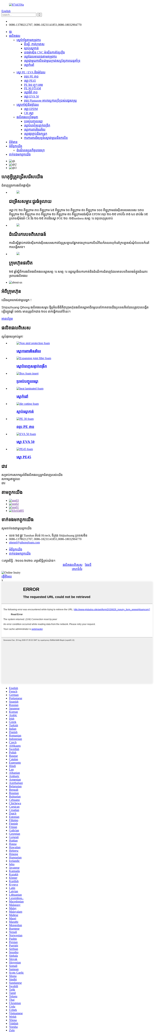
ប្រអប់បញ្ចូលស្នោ (33, 121)
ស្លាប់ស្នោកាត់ (31, 48)
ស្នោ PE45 (30, 80)
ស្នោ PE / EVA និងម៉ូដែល (31, 72)
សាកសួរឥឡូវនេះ (11, 479)
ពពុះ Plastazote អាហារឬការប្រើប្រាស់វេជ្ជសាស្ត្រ (50, 100)
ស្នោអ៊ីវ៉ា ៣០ (31, 92)
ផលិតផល (14, 35)
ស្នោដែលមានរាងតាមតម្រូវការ (40, 56)
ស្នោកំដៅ (29, 64)
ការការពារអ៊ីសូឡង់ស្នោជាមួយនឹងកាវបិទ (46, 137)
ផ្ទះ (10, 31)
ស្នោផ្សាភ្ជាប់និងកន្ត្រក (35, 133)
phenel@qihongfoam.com (24, 21)
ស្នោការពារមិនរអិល (34, 129)
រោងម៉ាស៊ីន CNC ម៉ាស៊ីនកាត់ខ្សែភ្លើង (44, 52)
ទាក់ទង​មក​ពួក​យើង (20, 154)
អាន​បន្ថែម (7, 318)
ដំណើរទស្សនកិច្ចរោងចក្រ (31, 150)
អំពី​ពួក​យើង (15, 146)
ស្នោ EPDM (31, 108)
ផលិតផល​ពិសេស (72, 564)
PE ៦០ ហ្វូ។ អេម (33, 84)
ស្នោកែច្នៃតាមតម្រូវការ (29, 40)
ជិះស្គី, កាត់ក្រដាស (34, 44)
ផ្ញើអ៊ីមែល (7, 576)
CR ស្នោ (28, 113)
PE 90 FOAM (32, 88)
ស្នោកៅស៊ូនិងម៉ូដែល (28, 104)
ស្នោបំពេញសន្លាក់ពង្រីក (37, 125)
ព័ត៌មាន (13, 142)
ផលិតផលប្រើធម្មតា (27, 117)
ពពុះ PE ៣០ (31, 76)
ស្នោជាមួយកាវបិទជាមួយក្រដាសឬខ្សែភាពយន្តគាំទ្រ (52, 60)
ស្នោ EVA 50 (31, 96)
